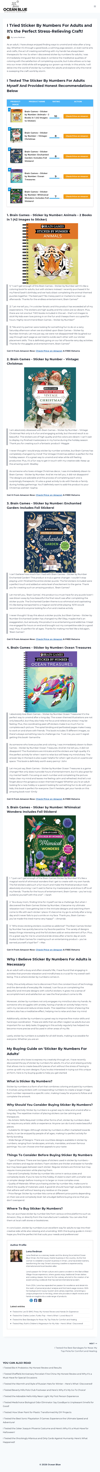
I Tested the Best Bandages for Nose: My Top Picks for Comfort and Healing (44, 1320)
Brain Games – (21, 215)
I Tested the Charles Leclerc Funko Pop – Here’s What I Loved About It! (42, 1316)
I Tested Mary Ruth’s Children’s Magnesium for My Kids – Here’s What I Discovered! (47, 1323)
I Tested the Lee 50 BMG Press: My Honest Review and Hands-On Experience (45, 1312)
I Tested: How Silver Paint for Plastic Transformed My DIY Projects (37, 1412)
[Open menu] (95, 6)
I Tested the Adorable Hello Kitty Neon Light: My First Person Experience (41, 1396)
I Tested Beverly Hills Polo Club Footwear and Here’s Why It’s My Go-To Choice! (44, 1390)
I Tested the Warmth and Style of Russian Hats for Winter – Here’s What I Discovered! (47, 1384)
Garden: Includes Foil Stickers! (30, 508)
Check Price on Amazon (77, 116)
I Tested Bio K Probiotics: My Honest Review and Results (32, 1368)
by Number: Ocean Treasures (68, 647)
